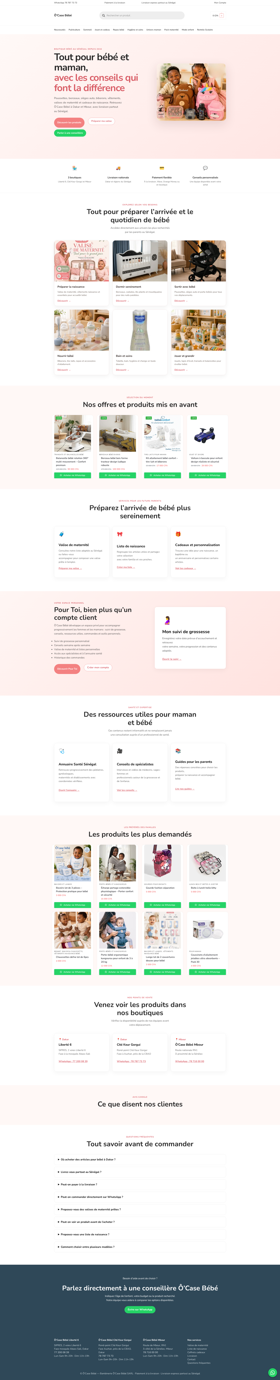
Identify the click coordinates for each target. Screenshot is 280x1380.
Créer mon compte (98, 667)
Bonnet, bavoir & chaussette (68, 951)
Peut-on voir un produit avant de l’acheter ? (87, 1222)
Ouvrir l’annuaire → (69, 790)
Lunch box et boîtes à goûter (203, 884)
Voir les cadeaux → (185, 568)
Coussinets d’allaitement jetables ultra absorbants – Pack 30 (205, 958)
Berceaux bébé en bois (110, 454)
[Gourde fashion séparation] (162, 863)
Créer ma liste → (126, 567)
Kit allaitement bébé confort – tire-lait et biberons (162, 460)
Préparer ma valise (101, 121)
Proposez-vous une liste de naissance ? (85, 1234)
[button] (218, 15)
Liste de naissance (197, 1348)
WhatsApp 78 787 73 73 (65, 2)
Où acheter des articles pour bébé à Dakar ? (88, 1159)
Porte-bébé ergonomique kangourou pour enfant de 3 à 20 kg (117, 958)
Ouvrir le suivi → (172, 659)
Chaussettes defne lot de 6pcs (72, 957)
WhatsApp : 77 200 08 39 (73, 1061)
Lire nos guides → (185, 788)
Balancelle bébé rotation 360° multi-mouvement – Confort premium (72, 462)
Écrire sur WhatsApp (140, 1309)
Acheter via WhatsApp (74, 475)
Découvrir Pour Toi (67, 668)
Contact (191, 1359)
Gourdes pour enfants (155, 884)
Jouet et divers (196, 454)
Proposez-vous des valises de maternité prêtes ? (91, 1209)
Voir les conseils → (127, 790)
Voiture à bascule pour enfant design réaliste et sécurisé (207, 460)
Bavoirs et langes (63, 884)
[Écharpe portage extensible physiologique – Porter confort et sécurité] (117, 863)
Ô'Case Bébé (63, 15)
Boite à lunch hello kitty (203, 887)
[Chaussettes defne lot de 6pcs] (72, 930)
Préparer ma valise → (70, 568)
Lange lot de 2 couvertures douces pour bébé (160, 958)
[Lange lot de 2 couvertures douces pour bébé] (162, 930)
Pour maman (195, 951)
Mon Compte (220, 2)
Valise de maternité (197, 1345)
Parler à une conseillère (70, 133)
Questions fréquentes (198, 1363)
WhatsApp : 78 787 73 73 (131, 1061)
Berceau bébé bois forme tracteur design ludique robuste (114, 462)
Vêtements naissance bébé (67, 954)
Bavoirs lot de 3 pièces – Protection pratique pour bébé (72, 889)
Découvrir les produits (69, 122)
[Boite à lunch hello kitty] (207, 863)
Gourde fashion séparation (160, 887)
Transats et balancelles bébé (69, 454)
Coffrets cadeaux (196, 1352)
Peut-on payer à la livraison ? (79, 1184)
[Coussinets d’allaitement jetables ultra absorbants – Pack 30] (207, 930)
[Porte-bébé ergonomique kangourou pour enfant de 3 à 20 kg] (117, 930)
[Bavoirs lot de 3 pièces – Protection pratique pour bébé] (72, 863)
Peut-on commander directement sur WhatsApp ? (92, 1197)
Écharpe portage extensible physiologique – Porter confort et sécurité (117, 891)
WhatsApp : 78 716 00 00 (189, 1061)
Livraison (192, 1356)
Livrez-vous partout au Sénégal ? (81, 1172)
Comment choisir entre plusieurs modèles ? (87, 1247)
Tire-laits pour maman (155, 454)
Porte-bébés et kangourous (113, 884)
